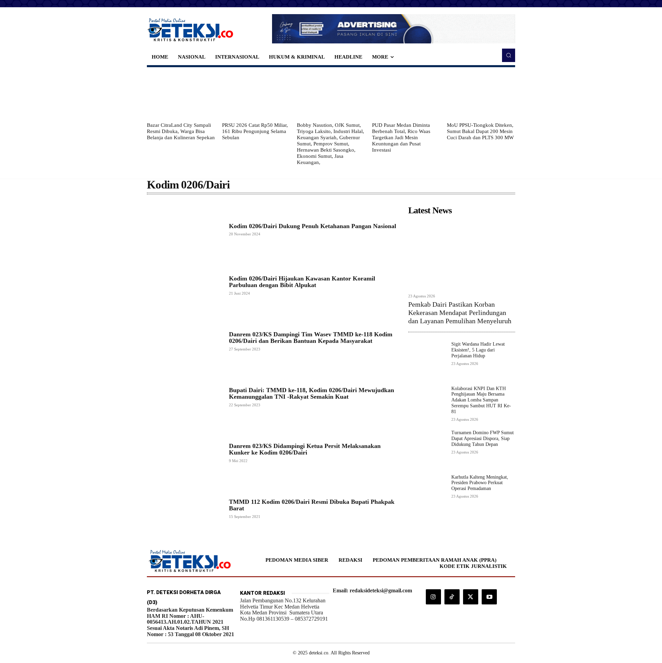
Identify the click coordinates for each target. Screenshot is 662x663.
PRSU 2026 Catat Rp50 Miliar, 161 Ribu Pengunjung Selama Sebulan (255, 131)
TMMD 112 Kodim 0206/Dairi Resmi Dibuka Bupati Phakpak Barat (311, 505)
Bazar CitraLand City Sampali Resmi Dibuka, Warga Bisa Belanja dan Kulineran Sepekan (181, 131)
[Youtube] (489, 596)
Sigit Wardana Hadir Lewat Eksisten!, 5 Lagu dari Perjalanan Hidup (478, 349)
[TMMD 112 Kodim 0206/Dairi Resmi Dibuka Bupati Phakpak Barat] (184, 508)
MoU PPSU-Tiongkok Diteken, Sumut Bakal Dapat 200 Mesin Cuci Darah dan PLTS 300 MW (480, 131)
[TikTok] (452, 596)
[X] (470, 596)
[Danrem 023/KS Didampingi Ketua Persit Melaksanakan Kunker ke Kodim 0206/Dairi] (184, 452)
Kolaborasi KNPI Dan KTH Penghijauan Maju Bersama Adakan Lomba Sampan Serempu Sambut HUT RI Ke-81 (481, 400)
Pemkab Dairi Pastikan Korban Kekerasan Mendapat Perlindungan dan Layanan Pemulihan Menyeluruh (459, 312)
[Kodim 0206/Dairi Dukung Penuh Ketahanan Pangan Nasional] (184, 229)
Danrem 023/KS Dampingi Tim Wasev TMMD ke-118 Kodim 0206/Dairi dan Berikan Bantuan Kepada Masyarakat (310, 338)
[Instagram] (433, 596)
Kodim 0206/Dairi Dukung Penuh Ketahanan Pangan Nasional (312, 226)
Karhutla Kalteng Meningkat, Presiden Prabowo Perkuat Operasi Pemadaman (479, 483)
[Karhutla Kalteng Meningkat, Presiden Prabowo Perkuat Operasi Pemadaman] (427, 493)
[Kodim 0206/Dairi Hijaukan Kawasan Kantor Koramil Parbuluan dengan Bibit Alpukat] (184, 285)
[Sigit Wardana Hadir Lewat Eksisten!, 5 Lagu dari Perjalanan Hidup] (427, 360)
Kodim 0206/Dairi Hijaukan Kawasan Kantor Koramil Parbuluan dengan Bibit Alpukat (302, 282)
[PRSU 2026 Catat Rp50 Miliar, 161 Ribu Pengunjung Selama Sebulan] (256, 94)
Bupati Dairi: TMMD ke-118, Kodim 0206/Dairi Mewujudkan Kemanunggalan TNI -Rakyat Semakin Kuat (311, 393)
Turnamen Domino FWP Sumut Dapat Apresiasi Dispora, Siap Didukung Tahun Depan (482, 438)
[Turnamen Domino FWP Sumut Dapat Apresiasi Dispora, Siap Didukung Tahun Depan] (427, 449)
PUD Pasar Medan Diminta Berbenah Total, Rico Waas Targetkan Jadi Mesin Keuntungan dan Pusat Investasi (401, 137)
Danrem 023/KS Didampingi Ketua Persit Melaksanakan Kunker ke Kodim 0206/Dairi (305, 449)
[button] (508, 55)
